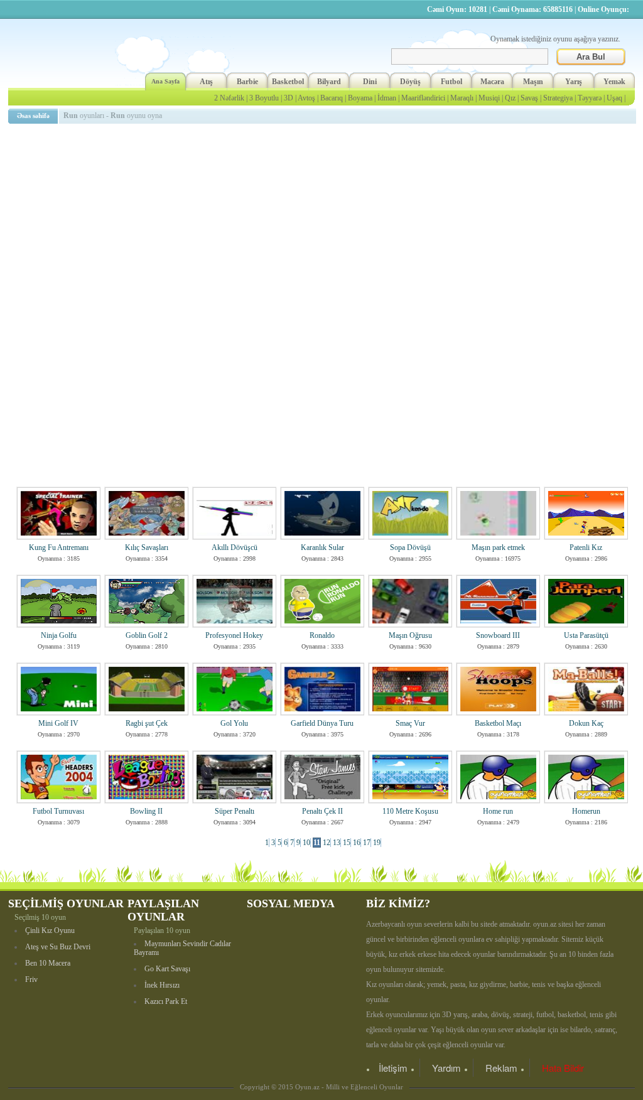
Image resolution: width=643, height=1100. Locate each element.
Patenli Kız (586, 547)
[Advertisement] (324, 217)
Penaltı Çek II (322, 811)
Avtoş (306, 98)
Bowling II (146, 811)
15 (346, 842)
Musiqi (489, 98)
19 (377, 842)
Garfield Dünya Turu (322, 723)
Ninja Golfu (59, 635)
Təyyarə (590, 98)
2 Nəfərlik (229, 98)
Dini (370, 81)
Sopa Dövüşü (410, 547)
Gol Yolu (234, 723)
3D (288, 98)
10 (306, 842)
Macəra (492, 81)
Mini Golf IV (58, 723)
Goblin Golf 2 (147, 635)
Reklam (501, 1067)
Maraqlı (461, 98)
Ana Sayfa (165, 81)
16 (356, 842)
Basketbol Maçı (498, 723)
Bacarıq (331, 98)
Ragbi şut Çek (147, 723)
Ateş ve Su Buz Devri (57, 946)
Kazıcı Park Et (165, 1001)
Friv (31, 979)
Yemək (614, 81)
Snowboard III (498, 635)
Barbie (247, 81)
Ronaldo (322, 635)
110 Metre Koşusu (410, 811)
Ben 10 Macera (47, 963)
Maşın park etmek (498, 547)
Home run (498, 811)
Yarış (573, 81)
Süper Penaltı (234, 811)
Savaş (529, 98)
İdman (386, 98)
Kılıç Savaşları (146, 547)
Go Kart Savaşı (167, 968)
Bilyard (329, 81)
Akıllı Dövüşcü (234, 547)
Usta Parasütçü (586, 635)
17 (366, 842)
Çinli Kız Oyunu (50, 930)
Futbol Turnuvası (58, 811)
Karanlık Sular (322, 547)
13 (336, 842)
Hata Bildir (563, 1067)
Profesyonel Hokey (234, 635)
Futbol (451, 81)
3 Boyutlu (264, 98)
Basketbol (288, 81)
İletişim (393, 1067)
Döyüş (410, 81)
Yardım (446, 1067)
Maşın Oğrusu (410, 635)
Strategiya (558, 98)
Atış (206, 81)
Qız (510, 98)
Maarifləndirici (423, 98)
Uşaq (614, 98)
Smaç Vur (410, 723)
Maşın (533, 81)
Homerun (586, 811)
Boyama (360, 98)
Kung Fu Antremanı (59, 547)
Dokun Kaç (586, 723)
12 (326, 842)
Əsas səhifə (33, 115)
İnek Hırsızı (162, 985)
